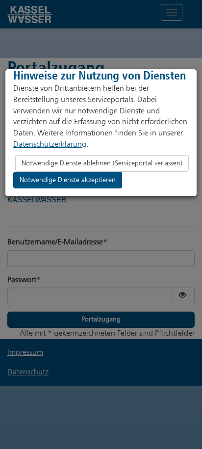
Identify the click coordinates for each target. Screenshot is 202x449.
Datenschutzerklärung (49, 144)
